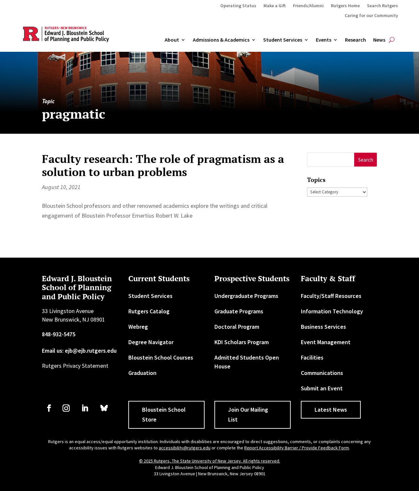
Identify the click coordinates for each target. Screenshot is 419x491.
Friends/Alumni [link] (308, 6)
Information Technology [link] (332, 311)
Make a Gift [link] (275, 6)
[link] (49, 408)
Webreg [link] (138, 326)
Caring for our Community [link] (371, 15)
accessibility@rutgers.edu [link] (184, 448)
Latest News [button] (331, 409)
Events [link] (323, 40)
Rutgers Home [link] (345, 6)
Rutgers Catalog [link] (149, 311)
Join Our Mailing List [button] (248, 414)
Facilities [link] (312, 357)
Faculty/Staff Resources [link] (331, 296)
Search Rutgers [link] (382, 6)
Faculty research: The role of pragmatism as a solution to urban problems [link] (163, 165)
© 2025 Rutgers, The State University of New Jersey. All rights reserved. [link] (209, 461)
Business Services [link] (323, 326)
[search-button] (391, 40)
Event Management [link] (326, 342)
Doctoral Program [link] (236, 326)
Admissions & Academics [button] (221, 40)
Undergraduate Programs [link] (246, 296)
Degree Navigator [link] (150, 342)
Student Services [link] (282, 40)
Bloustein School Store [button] (164, 414)
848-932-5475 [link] (58, 334)
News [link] (379, 40)
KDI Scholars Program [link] (241, 342)
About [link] (172, 40)
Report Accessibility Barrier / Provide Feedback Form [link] (296, 448)
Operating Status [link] (238, 6)
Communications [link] (322, 373)
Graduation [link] (142, 373)
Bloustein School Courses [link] (160, 357)
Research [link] (355, 40)
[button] (365, 160)
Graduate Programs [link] (238, 311)
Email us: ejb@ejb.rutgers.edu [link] (79, 350)
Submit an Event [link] (322, 388)
